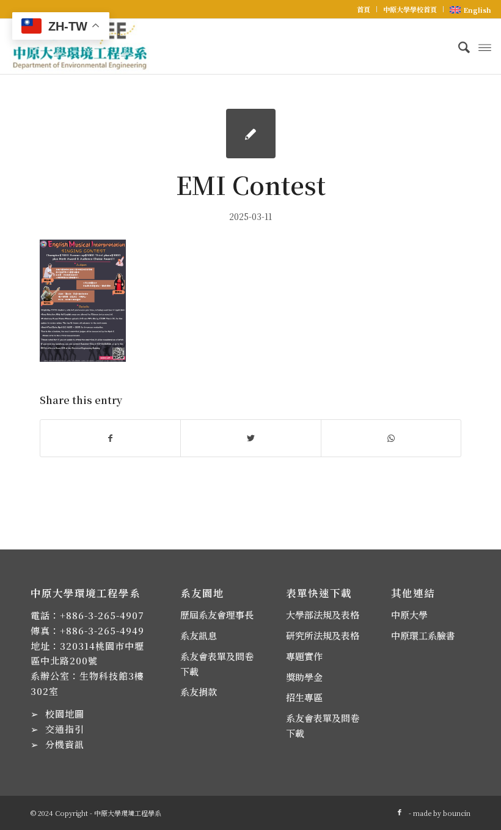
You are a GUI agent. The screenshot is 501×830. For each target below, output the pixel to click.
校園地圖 (64, 713)
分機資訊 (64, 744)
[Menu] (484, 46)
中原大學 (409, 614)
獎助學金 (304, 676)
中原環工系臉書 (423, 635)
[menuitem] (364, 9)
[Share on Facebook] (110, 438)
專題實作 (304, 656)
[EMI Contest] (251, 133)
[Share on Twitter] (250, 438)
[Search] (458, 46)
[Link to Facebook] (399, 811)
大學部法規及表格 (322, 614)
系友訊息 (198, 635)
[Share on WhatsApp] (391, 438)
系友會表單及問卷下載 (217, 664)
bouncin (456, 813)
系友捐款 (198, 691)
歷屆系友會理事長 (217, 614)
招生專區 (304, 697)
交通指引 (64, 728)
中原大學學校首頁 (410, 9)
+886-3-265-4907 (102, 615)
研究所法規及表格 (322, 635)
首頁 (363, 9)
